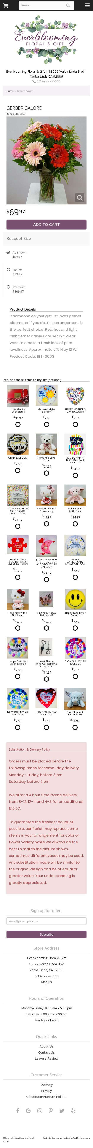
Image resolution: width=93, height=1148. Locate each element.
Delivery (46, 1084)
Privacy (46, 1090)
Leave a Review (46, 1058)
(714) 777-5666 (48, 81)
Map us (46, 982)
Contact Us (46, 1052)
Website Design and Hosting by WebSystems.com (66, 1138)
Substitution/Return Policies (46, 1096)
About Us (46, 1046)
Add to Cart (46, 224)
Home (9, 90)
